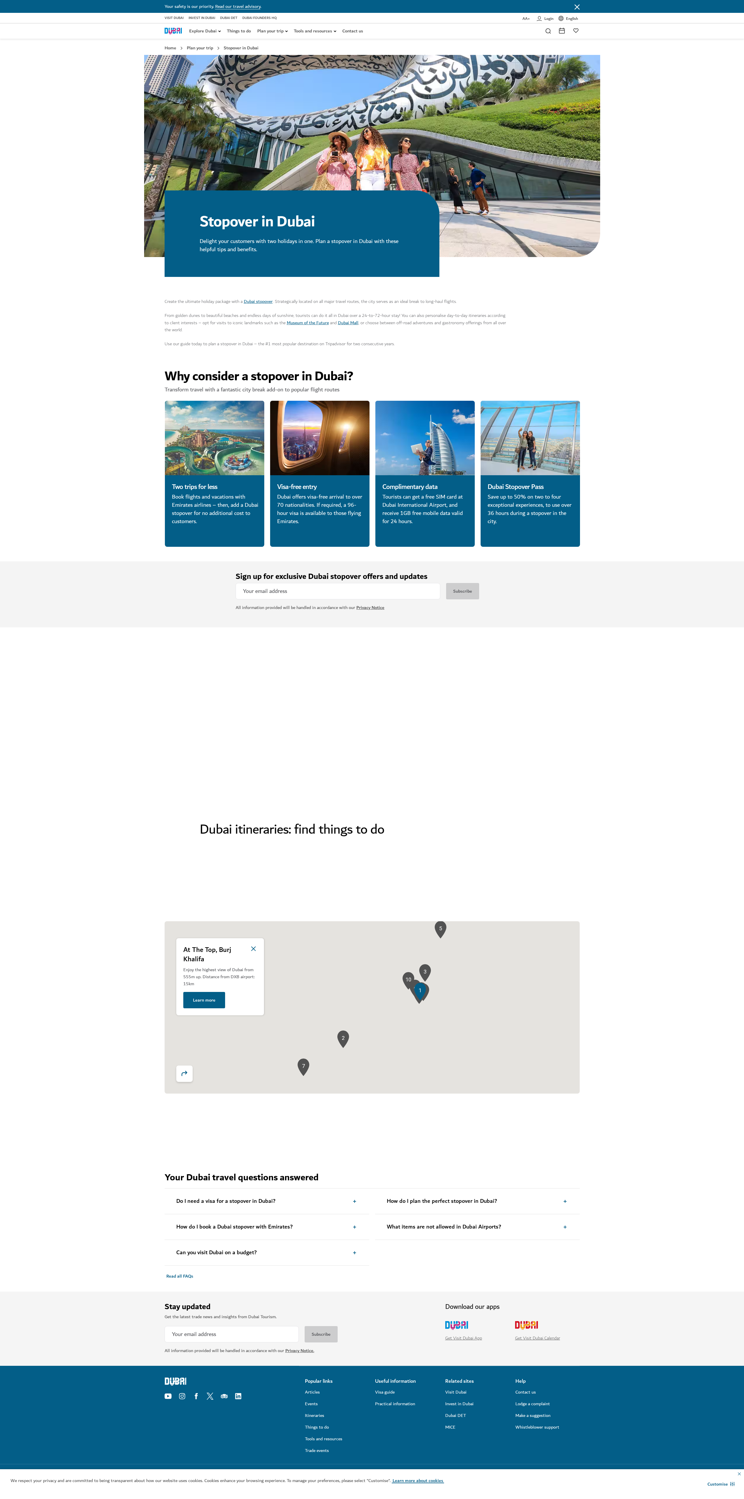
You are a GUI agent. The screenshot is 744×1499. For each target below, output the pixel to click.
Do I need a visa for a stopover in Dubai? (225, 1201)
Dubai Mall (348, 323)
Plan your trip (270, 31)
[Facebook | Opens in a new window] (196, 1396)
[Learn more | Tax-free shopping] (425, 701)
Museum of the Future (308, 323)
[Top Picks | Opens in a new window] (576, 30)
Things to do (239, 31)
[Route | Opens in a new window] (184, 1074)
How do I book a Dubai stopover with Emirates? (234, 1227)
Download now (502, 791)
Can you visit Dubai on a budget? (216, 1252)
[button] (721, 1484)
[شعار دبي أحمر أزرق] (173, 30)
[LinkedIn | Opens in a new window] (238, 1396)
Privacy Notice (370, 607)
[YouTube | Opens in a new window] (168, 1396)
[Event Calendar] (562, 30)
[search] (548, 30)
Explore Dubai (203, 31)
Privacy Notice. (299, 1350)
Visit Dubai (174, 18)
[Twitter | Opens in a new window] (210, 1396)
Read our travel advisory (237, 6)
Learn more (183, 536)
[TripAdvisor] (224, 1396)
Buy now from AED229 (510, 536)
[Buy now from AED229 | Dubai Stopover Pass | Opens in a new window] (530, 438)
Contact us (352, 31)
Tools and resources (313, 31)
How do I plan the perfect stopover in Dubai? (442, 1201)
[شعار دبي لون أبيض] (214, 1381)
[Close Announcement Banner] (577, 6)
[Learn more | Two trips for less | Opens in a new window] (214, 438)
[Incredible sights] (214, 701)
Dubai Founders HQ (259, 18)
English (572, 18)
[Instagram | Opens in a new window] (182, 1396)
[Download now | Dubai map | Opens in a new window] (530, 701)
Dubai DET (228, 18)
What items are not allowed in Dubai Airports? (444, 1227)
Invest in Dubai (202, 18)
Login (548, 18)
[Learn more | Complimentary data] (425, 438)
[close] (253, 948)
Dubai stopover (258, 301)
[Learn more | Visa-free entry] (320, 438)
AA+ (526, 18)
